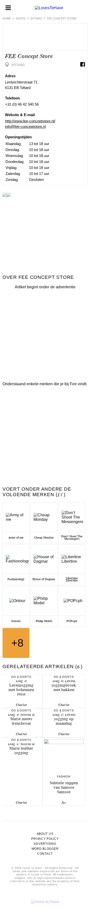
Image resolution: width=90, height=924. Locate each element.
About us (45, 834)
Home (6, 18)
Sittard (36, 18)
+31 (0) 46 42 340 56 (22, 104)
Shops (20, 18)
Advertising (45, 844)
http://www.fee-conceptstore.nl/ (30, 121)
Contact (45, 853)
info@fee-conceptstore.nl (25, 126)
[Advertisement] (45, 334)
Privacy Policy (44, 839)
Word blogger (45, 848)
